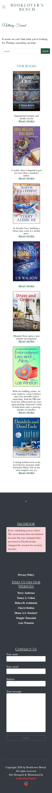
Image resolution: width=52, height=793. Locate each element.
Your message (13, 691)
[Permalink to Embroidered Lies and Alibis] (26, 368)
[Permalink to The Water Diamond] (26, 262)
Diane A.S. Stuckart (26, 613)
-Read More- (26, 121)
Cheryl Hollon (26, 608)
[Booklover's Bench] (29, 8)
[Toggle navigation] (3, 7)
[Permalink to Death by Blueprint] (26, 205)
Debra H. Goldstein (26, 603)
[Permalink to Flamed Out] (26, 92)
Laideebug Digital (26, 778)
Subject (10, 679)
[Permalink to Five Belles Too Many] (26, 147)
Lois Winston (26, 623)
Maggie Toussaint (26, 618)
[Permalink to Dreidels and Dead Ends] (26, 439)
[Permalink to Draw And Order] (26, 312)
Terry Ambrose (26, 593)
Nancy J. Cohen (26, 598)
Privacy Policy (26, 575)
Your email (12, 666)
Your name (12, 654)
